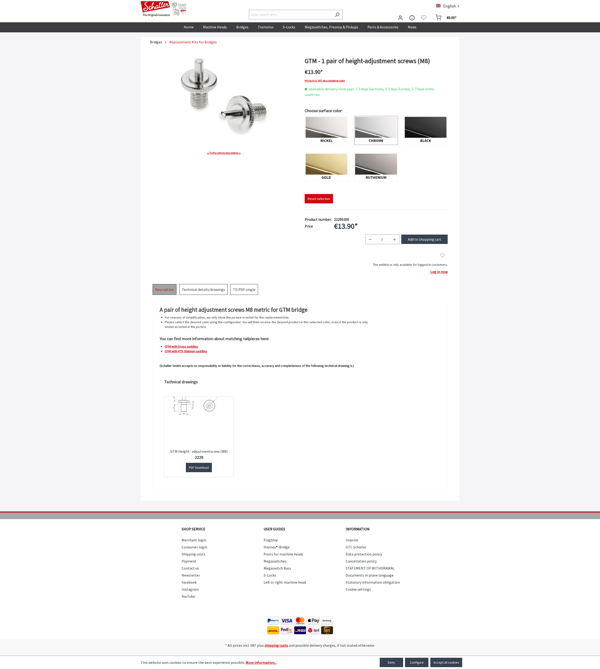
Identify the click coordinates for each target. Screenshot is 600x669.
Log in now (439, 271)
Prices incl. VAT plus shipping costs (325, 80)
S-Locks (270, 575)
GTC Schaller (356, 547)
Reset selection (319, 199)
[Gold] (326, 167)
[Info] (412, 17)
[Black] (425, 130)
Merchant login (194, 540)
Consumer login (194, 547)
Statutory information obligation (373, 582)
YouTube (188, 596)
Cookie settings (358, 589)
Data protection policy (364, 554)
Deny (391, 662)
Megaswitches (275, 561)
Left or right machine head (285, 582)
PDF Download (199, 467)
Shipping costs (193, 554)
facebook (189, 582)
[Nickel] (326, 130)
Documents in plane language (370, 575)
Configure (417, 662)
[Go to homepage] (164, 9)
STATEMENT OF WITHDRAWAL (370, 568)
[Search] (337, 14)
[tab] (164, 289)
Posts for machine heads (283, 554)
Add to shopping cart (424, 239)
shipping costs (276, 645)
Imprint (352, 540)
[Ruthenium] (376, 167)
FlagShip (271, 540)
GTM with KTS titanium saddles (186, 351)
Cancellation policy (361, 561)
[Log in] (400, 17)
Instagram (190, 589)
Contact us (190, 568)
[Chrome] (376, 130)
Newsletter (191, 575)
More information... (261, 662)
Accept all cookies (446, 662)
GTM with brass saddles (181, 346)
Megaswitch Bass (277, 568)
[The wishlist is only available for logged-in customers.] (424, 17)
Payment (189, 561)
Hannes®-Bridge (277, 547)
